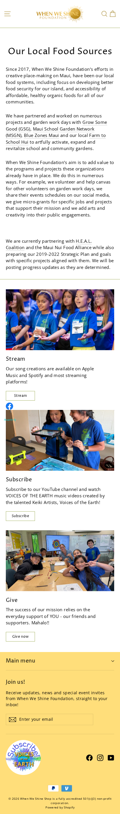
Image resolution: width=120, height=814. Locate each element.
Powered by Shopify (60, 807)
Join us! (15, 682)
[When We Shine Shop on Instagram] (100, 757)
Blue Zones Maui (41, 135)
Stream (20, 395)
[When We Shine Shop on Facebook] (89, 757)
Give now (20, 636)
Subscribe (20, 516)
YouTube (51, 489)
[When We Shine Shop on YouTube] (111, 757)
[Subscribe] (60, 440)
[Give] (60, 560)
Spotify (36, 375)
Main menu (20, 661)
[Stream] (60, 319)
